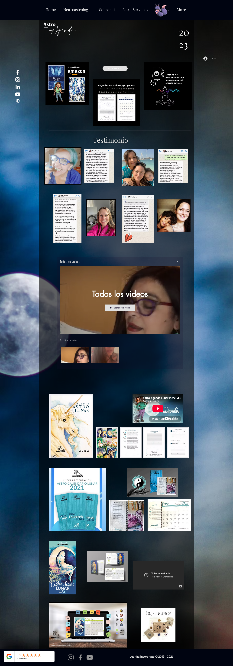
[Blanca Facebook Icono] (18, 72)
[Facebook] (80, 657)
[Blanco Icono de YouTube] (18, 94)
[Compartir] (177, 262)
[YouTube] (90, 657)
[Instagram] (71, 657)
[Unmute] (137, 492)
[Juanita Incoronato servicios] (18, 79)
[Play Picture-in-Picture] (168, 492)
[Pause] (131, 492)
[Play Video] (75, 354)
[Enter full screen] (174, 492)
